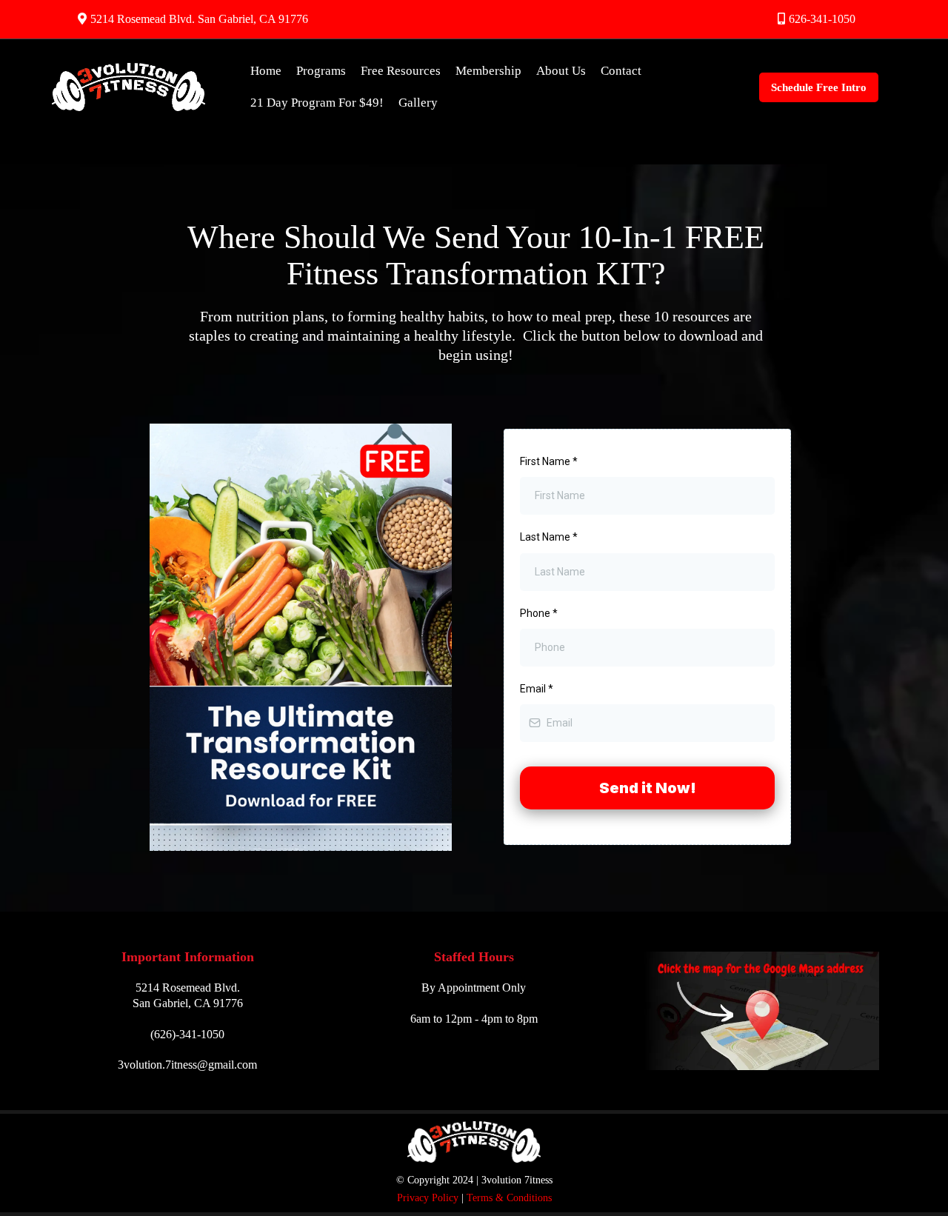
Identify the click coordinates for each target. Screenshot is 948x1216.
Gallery (418, 103)
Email (536, 689)
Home (265, 71)
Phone (539, 613)
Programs (321, 71)
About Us (561, 71)
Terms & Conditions (509, 1197)
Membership (488, 71)
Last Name (549, 537)
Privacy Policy (427, 1197)
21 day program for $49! (317, 103)
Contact (621, 71)
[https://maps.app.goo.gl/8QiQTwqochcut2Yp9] (760, 1011)
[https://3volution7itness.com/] (129, 87)
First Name (549, 461)
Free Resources (401, 71)
